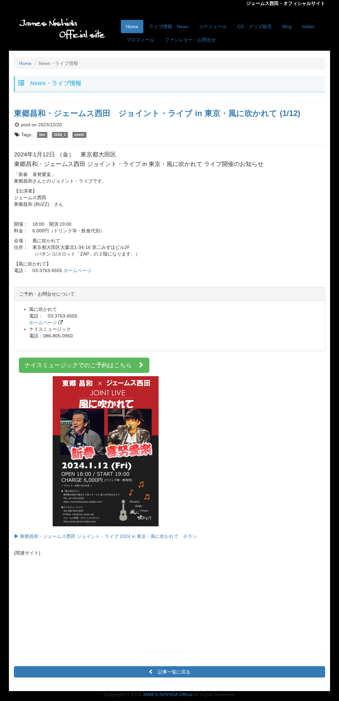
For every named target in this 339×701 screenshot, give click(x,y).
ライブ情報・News (168, 26)
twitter (308, 26)
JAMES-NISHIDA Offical (167, 694)
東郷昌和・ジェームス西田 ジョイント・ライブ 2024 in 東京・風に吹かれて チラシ (108, 536)
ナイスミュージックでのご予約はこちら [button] (81, 365)
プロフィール (140, 39)
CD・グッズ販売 (254, 26)
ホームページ (77, 270)
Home (132, 26)
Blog (287, 26)
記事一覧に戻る (174, 671)
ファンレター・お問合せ (190, 39)
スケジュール (213, 26)
